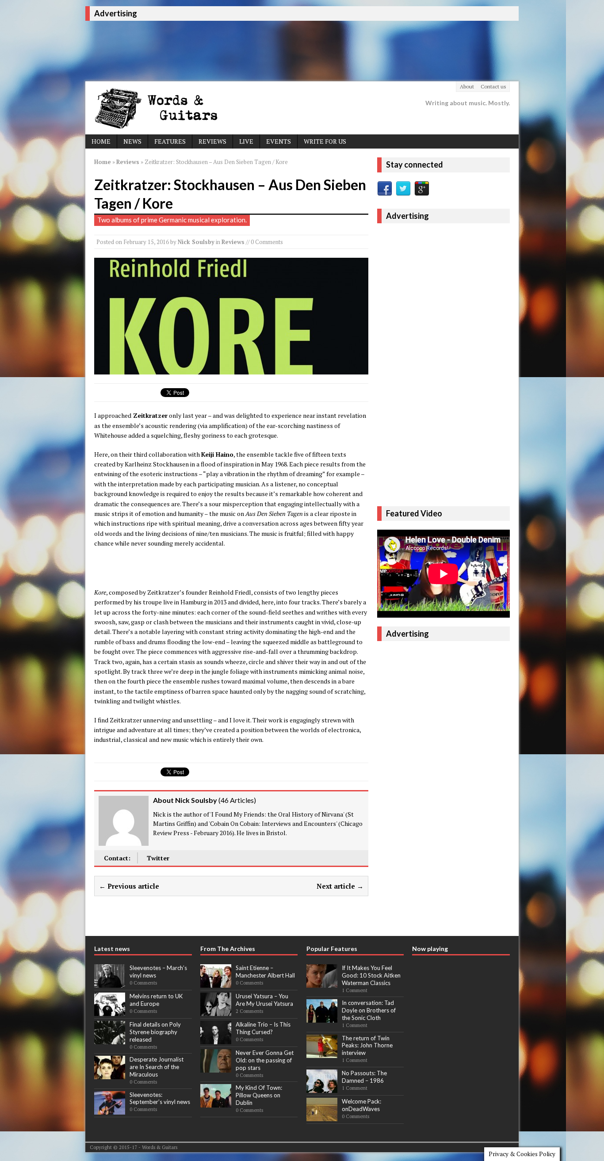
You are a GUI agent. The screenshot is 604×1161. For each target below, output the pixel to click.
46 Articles (237, 800)
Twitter (158, 858)
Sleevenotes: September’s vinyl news (160, 1098)
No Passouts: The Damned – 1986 (364, 1076)
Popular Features (331, 948)
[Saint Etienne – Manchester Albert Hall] (215, 983)
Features (170, 141)
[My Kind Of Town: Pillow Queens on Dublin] (215, 1103)
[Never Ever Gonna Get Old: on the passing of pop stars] (215, 1068)
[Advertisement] (246, 49)
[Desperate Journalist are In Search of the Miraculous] (109, 1075)
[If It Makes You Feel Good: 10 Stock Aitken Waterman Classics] (321, 983)
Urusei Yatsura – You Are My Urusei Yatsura (264, 1000)
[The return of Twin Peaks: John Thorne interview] (321, 1053)
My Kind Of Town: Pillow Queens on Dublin (259, 1095)
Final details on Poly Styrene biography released (155, 1032)
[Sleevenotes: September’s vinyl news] (109, 1110)
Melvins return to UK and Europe (156, 1000)
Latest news (112, 948)
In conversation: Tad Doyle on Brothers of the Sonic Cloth (369, 1010)
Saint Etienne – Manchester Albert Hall (265, 971)
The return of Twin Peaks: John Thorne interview (367, 1046)
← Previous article (129, 886)
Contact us (493, 86)
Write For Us (325, 141)
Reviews (212, 141)
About (467, 86)
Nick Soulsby (196, 242)
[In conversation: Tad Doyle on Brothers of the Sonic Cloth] (321, 1018)
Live (246, 141)
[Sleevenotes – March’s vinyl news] (109, 983)
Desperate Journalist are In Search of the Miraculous (156, 1067)
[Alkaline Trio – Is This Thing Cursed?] (215, 1039)
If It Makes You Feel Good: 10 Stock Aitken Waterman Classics (371, 975)
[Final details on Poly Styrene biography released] (109, 1039)
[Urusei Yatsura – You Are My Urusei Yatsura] (215, 1011)
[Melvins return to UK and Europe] (109, 1011)
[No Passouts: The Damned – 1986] (321, 1088)
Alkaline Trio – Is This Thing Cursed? (263, 1028)
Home (101, 141)
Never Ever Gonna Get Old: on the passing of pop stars (265, 1060)
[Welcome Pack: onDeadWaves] (321, 1116)
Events (278, 141)
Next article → (340, 886)
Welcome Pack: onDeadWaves (361, 1105)
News (132, 141)
